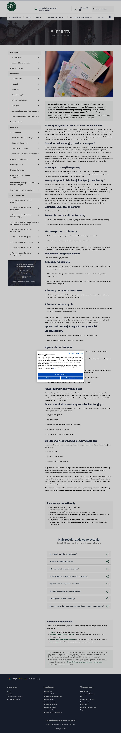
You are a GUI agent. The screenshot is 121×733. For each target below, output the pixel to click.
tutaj (54, 368)
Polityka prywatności (76, 353)
